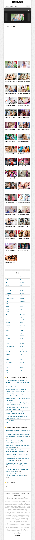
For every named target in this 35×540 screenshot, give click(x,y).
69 (6, 282)
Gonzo (7, 317)
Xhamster (22, 362)
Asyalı (21, 290)
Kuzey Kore (22, 325)
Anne (7, 287)
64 (20, 280)
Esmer (7, 309)
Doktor (21, 303)
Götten (21, 317)
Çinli (7, 301)
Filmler (21, 309)
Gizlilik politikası (15, 493)
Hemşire (8, 322)
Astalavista (8, 290)
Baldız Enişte (9, 293)
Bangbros (8, 295)
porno (20, 506)
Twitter (7, 359)
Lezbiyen (8, 327)
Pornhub (22, 335)
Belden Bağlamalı (10, 298)
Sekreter (22, 343)
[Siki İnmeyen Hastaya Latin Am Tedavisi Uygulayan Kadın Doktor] (17, 17)
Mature (21, 330)
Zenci (21, 370)
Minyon (21, 333)
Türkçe (7, 357)
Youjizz (7, 370)
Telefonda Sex (23, 351)
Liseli (21, 327)
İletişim (23, 493)
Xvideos (22, 365)
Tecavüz (8, 351)
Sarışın (7, 343)
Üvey (21, 359)
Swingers (22, 349)
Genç (7, 314)
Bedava (21, 295)
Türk (21, 354)
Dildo (7, 303)
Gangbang (22, 311)
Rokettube (8, 341)
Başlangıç (7, 493)
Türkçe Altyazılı (23, 357)
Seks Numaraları (10, 346)
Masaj (7, 330)
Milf (7, 333)
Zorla (7, 373)
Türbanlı (8, 354)
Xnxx (7, 365)
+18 (7, 280)
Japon (21, 322)
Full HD (7, 311)
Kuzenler (8, 325)
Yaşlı (7, 367)
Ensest (21, 306)
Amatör (7, 285)
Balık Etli (22, 293)
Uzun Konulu (9, 362)
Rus (20, 341)
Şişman (8, 349)
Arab (21, 287)
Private (21, 338)
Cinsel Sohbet (23, 301)
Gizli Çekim (22, 314)
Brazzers (22, 298)
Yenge (21, 367)
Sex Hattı (22, 346)
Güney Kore (22, 319)
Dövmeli (8, 306)
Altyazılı (22, 282)
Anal (21, 285)
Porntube (8, 338)
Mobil (7, 335)
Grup (7, 319)
